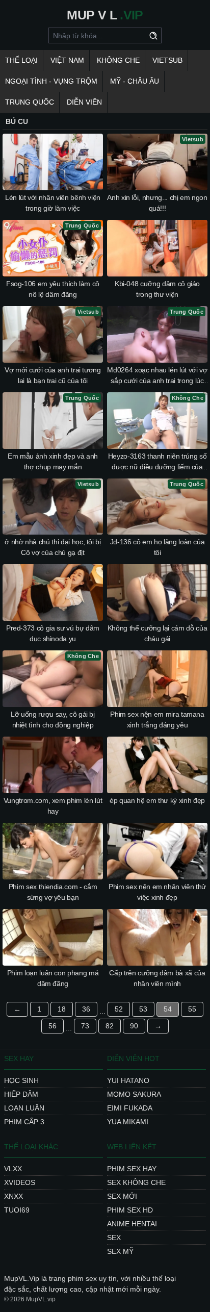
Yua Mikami (127, 1122)
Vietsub (167, 60)
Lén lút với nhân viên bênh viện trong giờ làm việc (52, 202)
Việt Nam (67, 60)
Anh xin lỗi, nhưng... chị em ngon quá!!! (157, 202)
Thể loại (21, 60)
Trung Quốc (29, 102)
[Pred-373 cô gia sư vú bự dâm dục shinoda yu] (53, 592)
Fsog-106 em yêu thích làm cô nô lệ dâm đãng (52, 289)
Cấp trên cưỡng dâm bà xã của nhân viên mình (157, 978)
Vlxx (13, 1169)
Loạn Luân (24, 1108)
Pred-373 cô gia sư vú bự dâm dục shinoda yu (52, 633)
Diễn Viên (84, 102)
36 (86, 1009)
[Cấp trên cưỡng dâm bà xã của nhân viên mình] (157, 937)
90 (134, 1026)
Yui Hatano (128, 1080)
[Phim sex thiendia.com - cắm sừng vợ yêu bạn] (53, 851)
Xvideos (19, 1182)
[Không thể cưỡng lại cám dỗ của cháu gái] (157, 592)
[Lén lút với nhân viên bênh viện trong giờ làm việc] (53, 162)
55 (192, 1009)
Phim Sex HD (130, 1210)
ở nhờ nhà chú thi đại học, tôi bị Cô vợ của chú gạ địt (52, 547)
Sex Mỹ (120, 1251)
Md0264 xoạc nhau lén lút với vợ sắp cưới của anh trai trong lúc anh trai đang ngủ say (157, 376)
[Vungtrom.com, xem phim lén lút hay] (53, 765)
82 (110, 1026)
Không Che (118, 60)
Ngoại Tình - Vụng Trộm (51, 81)
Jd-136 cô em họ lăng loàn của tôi (157, 547)
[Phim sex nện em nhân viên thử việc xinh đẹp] (157, 851)
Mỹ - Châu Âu (134, 81)
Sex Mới (122, 1196)
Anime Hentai (132, 1224)
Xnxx (13, 1196)
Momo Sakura (134, 1094)
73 (85, 1026)
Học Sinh (21, 1080)
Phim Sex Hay (131, 1169)
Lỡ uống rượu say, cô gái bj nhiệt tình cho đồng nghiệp (53, 719)
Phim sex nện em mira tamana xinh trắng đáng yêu (157, 719)
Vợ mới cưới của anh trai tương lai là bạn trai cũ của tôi (53, 375)
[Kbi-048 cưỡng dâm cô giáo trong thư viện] (157, 248)
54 (168, 1009)
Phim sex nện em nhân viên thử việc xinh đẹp (157, 891)
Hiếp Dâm (21, 1094)
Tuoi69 (17, 1210)
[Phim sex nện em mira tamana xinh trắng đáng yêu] (157, 678)
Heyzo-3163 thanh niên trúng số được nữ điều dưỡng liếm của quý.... (157, 462)
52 (119, 1009)
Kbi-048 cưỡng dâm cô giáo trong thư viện (157, 289)
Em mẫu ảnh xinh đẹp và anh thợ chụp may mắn (53, 461)
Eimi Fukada (129, 1108)
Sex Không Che (136, 1182)
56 (52, 1026)
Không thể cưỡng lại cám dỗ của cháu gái (157, 633)
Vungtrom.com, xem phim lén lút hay (53, 805)
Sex (114, 1237)
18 (62, 1009)
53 (143, 1009)
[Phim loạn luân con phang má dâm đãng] (53, 937)
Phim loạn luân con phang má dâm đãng (53, 978)
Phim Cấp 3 (24, 1122)
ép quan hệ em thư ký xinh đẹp (157, 800)
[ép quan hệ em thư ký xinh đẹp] (157, 765)
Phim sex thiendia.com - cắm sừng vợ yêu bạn (53, 891)
